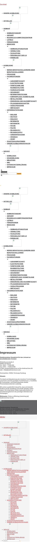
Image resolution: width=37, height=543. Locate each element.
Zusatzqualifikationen (16, 141)
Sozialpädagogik (17, 105)
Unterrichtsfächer (14, 500)
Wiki (8, 162)
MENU (2, 417)
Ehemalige (14, 57)
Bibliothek (11, 160)
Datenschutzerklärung (17, 164)
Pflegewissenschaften (19, 103)
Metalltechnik (16, 99)
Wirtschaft (15, 108)
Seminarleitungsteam (19, 49)
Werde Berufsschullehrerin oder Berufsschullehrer (17, 471)
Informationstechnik (18, 94)
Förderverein (12, 42)
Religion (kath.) (16, 132)
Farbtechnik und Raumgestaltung (16, 480)
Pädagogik (11, 74)
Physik (13, 126)
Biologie (13, 114)
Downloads (11, 156)
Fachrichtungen (13, 475)
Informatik (14, 121)
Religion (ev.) (15, 130)
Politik (13, 128)
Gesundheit (15, 92)
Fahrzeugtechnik (17, 90)
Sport (12, 139)
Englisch (14, 119)
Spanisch (14, 137)
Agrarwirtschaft (17, 81)
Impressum (11, 167)
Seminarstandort (14, 33)
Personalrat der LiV (18, 55)
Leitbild (10, 40)
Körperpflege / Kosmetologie (22, 96)
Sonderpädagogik (17, 134)
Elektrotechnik (16, 83)
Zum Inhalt (3, 4)
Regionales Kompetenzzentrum (19, 37)
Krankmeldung (13, 158)
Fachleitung (15, 53)
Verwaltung (15, 51)
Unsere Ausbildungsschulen (18, 143)
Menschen (10, 453)
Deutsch (13, 117)
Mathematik (15, 123)
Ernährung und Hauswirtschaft (23, 101)
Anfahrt (10, 35)
